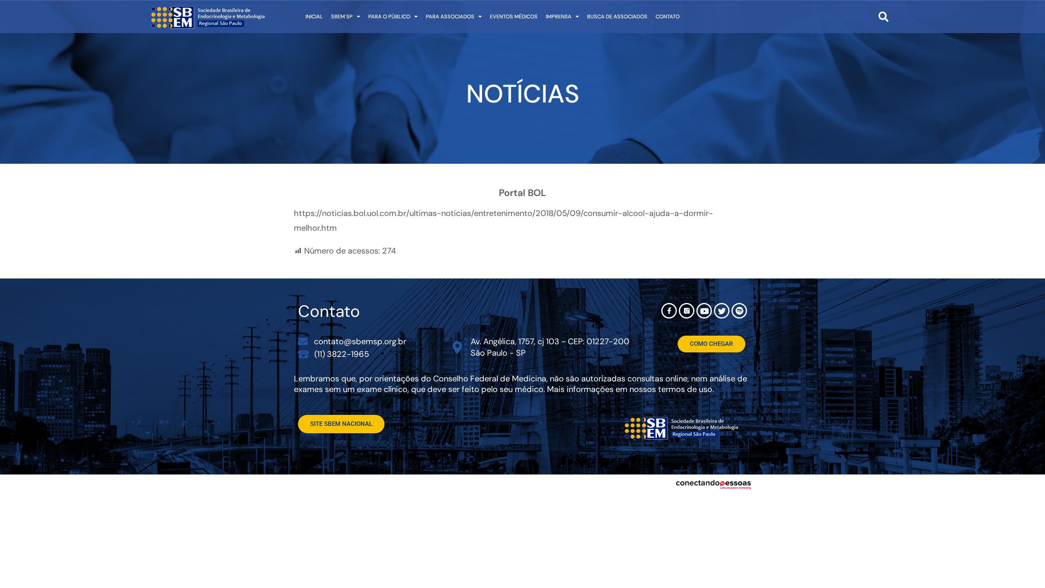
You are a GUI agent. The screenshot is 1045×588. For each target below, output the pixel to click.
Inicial (314, 16)
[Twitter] (721, 310)
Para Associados (450, 16)
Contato (668, 16)
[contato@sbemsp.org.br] (303, 341)
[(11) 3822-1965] (303, 354)
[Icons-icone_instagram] (686, 310)
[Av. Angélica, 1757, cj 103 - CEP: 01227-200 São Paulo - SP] (457, 347)
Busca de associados (617, 16)
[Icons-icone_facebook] (669, 310)
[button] (883, 16)
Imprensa (558, 16)
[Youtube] (704, 310)
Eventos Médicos (514, 16)
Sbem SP (342, 16)
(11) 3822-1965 (341, 354)
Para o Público (389, 16)
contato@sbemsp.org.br (360, 341)
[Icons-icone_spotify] (739, 310)
